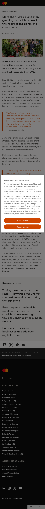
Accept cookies (22, 220)
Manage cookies (22, 227)
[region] (22, 204)
